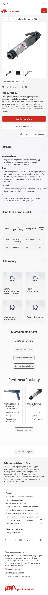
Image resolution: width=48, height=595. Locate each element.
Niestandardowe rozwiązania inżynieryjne (22, 507)
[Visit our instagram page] (20, 540)
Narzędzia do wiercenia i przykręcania (20, 510)
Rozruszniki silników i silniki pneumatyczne (22, 513)
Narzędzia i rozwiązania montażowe (20, 497)
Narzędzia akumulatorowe (16, 503)
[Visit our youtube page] (14, 540)
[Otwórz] (44, 10)
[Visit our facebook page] (33, 540)
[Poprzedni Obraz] (6, 45)
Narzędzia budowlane (14, 500)
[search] (44, 3)
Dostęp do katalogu (13, 533)
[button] (24, 147)
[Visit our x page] (27, 540)
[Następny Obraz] (41, 45)
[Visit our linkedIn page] (39, 540)
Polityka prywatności (13, 569)
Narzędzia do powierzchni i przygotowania (22, 517)
